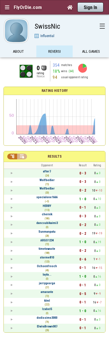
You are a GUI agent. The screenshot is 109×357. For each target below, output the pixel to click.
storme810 (47, 257)
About (18, 51)
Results (55, 156)
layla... (47, 274)
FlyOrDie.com (28, 7)
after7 (47, 171)
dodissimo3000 (47, 318)
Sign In (90, 7)
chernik (47, 214)
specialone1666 (47, 197)
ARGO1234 (47, 240)
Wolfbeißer (47, 180)
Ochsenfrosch (47, 266)
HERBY (47, 206)
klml (47, 301)
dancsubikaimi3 (47, 223)
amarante (47, 292)
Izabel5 (47, 309)
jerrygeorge (47, 283)
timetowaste (47, 249)
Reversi (54, 51)
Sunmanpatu (47, 232)
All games (91, 51)
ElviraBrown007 (47, 326)
